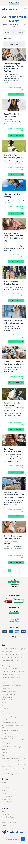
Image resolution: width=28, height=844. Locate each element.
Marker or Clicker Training (10, 730)
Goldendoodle (6, 688)
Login (17, 2)
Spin (2, 755)
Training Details (15, 94)
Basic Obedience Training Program (13, 649)
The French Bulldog (7, 700)
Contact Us (5, 788)
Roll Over (4, 752)
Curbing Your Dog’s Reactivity (11, 686)
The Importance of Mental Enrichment (13, 758)
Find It (3, 703)
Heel (2, 714)
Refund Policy (6, 814)
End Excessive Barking (8, 683)
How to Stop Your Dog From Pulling (13, 671)
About (3, 782)
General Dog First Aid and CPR (11, 674)
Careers (4, 825)
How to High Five (7, 736)
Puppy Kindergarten (8, 651)
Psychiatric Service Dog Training (12, 654)
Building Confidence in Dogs (10, 677)
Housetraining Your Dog (9, 722)
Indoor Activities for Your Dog (11, 761)
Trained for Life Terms (8, 823)
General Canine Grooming (10, 660)
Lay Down (4, 708)
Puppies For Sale (7, 802)
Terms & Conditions (7, 817)
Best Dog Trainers (7, 796)
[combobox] (14, 39)
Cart (11, 2)
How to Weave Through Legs (11, 747)
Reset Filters (14, 44)
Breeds (3, 793)
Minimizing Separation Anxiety (11, 657)
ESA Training (5, 666)
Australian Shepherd (8, 694)
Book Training (14, 4)
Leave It (4, 749)
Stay (3, 711)
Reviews (4, 805)
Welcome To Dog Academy (10, 774)
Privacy (3, 820)
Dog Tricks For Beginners (9, 668)
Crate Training (6, 680)
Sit (2, 705)
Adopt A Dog (5, 799)
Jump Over (4, 733)
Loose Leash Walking (8, 717)
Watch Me (4, 720)
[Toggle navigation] (25, 9)
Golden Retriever (6, 697)
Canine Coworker (7, 663)
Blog (3, 785)
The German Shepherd (8, 691)
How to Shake (6, 744)
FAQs (3, 811)
